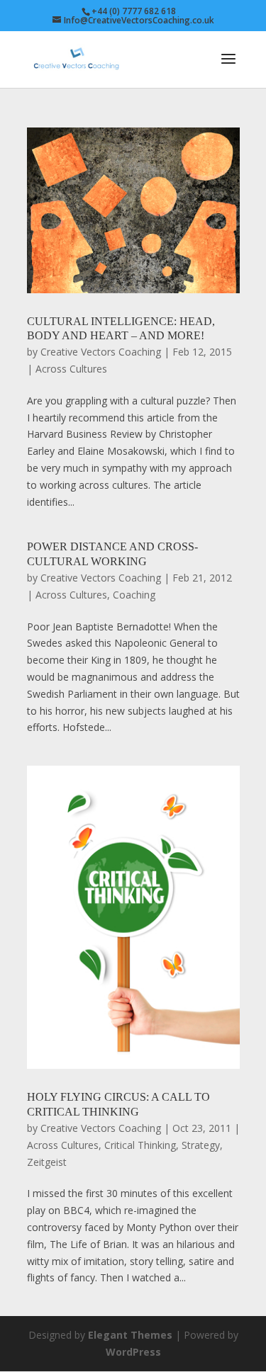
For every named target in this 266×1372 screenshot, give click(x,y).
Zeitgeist (47, 1162)
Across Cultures (71, 368)
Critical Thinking (140, 1145)
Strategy (201, 1145)
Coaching (134, 594)
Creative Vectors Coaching (100, 351)
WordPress (133, 1352)
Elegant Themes (130, 1335)
